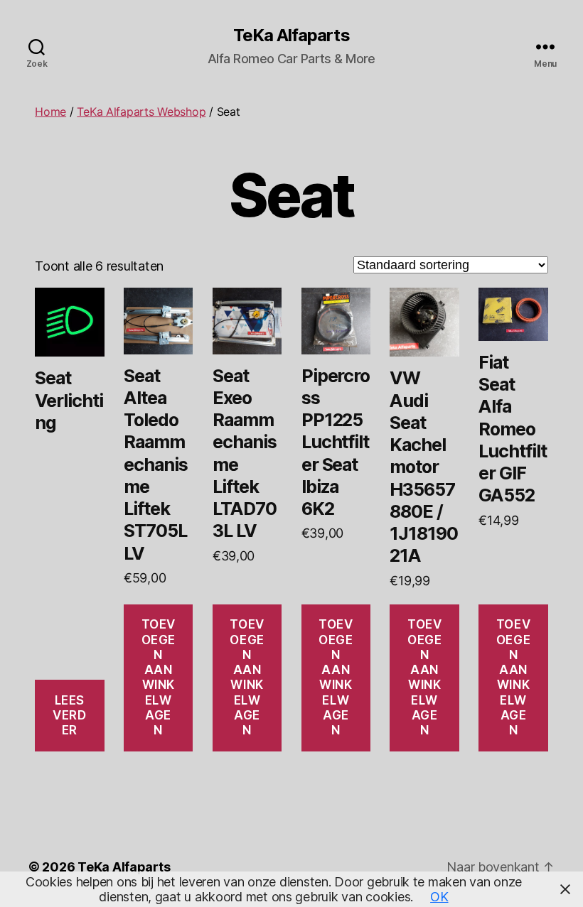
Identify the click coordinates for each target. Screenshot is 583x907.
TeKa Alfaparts (291, 35)
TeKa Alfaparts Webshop (141, 111)
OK (439, 896)
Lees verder (69, 715)
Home (50, 111)
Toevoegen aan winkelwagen (158, 677)
